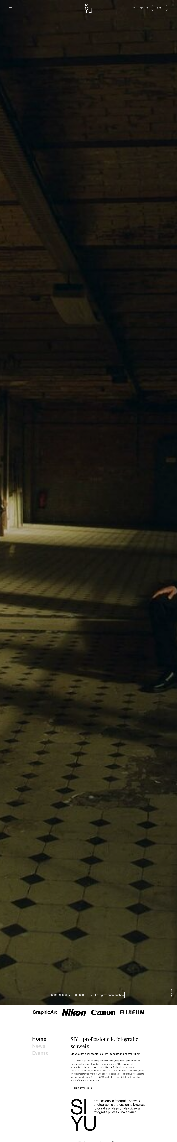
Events (40, 1053)
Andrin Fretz (171, 993)
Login (141, 8)
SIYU (159, 8)
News (38, 1046)
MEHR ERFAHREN (81, 1088)
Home (39, 1039)
